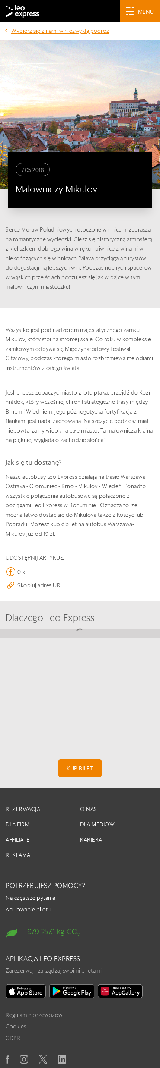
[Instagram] (24, 1059)
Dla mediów (97, 824)
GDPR (13, 1038)
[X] (43, 1059)
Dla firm (17, 824)
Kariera (91, 839)
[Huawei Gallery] (120, 991)
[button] (80, 585)
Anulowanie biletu (28, 909)
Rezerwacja (23, 809)
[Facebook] (7, 1059)
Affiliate (18, 839)
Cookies (16, 1026)
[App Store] (26, 991)
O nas (88, 809)
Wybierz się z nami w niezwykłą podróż (60, 31)
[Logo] (22, 11)
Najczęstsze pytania (30, 897)
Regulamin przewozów (34, 1014)
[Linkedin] (62, 1059)
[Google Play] (71, 991)
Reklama (18, 854)
